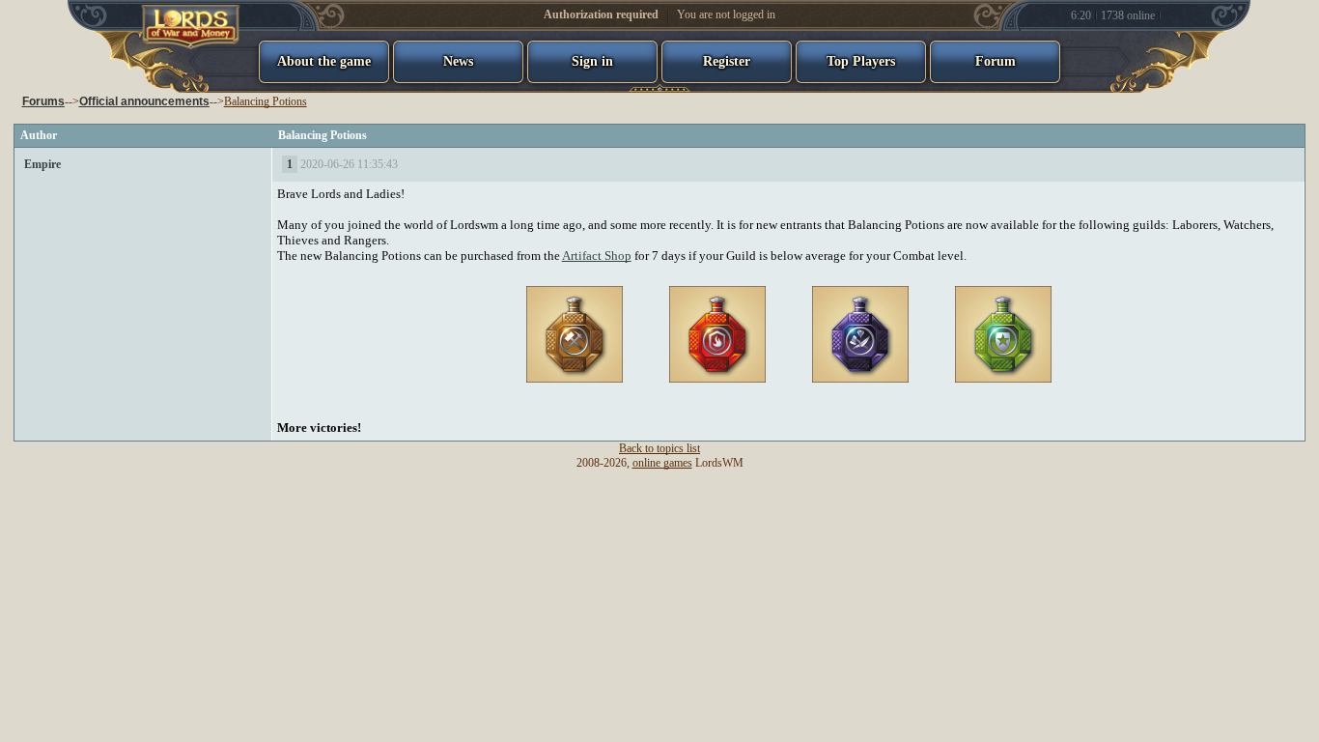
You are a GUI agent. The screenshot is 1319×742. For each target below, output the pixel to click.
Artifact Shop (596, 255)
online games (662, 463)
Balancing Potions (265, 101)
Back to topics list (659, 448)
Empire (42, 164)
